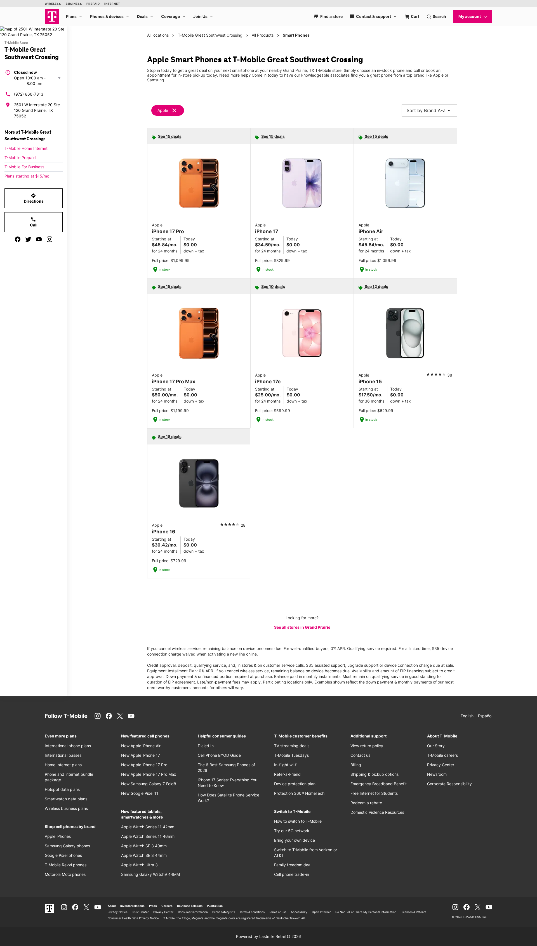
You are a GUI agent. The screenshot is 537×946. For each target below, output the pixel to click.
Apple (162, 110)
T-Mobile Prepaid (20, 157)
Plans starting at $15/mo (26, 176)
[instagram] (49, 239)
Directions (34, 198)
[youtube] (39, 239)
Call (33, 222)
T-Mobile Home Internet (26, 148)
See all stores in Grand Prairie (302, 627)
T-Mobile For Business (24, 166)
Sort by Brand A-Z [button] (429, 110)
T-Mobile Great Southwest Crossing (210, 35)
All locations (158, 35)
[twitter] (28, 239)
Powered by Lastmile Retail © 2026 (268, 936)
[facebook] (17, 239)
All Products (263, 35)
